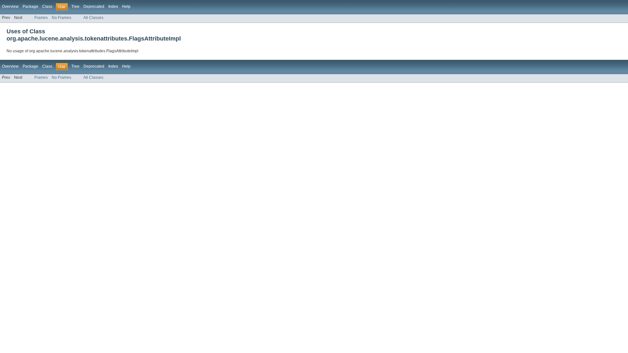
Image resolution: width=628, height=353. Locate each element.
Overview (10, 6)
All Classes (93, 17)
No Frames (61, 17)
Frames (41, 17)
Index (113, 6)
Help (126, 6)
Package (30, 6)
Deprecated (93, 6)
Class (47, 6)
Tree (75, 6)
